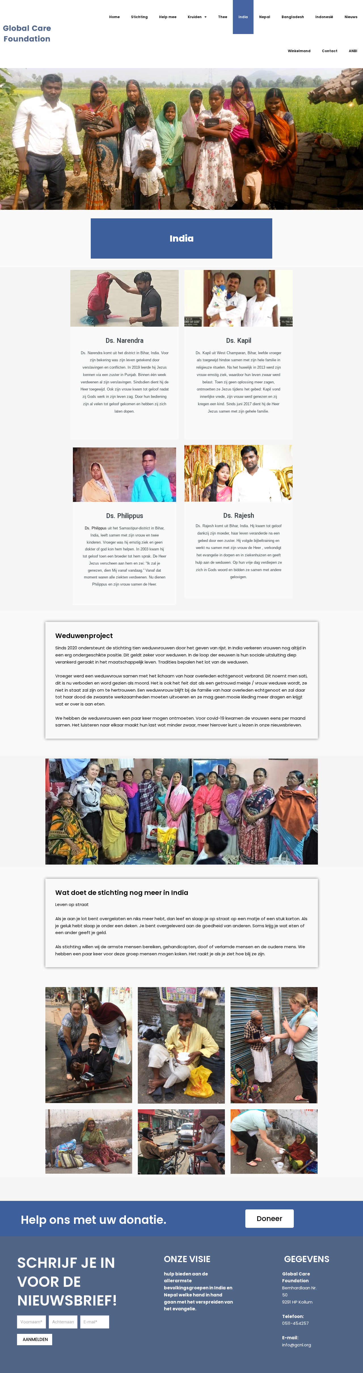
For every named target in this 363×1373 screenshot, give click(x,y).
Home (114, 16)
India (243, 16)
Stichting (139, 16)
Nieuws (351, 16)
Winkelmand (299, 50)
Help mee (167, 16)
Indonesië (324, 16)
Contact (329, 50)
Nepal (264, 16)
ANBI (353, 50)
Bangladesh (293, 16)
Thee (222, 16)
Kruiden (195, 16)
